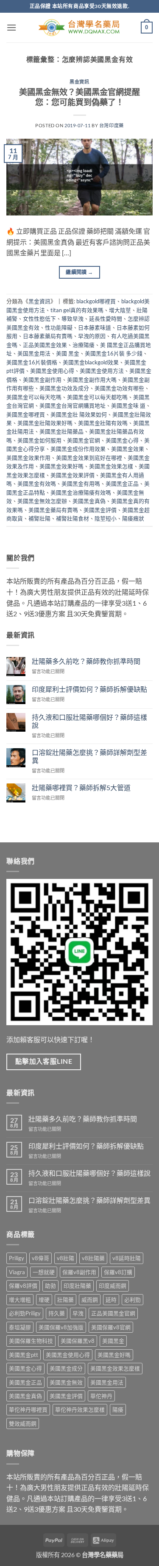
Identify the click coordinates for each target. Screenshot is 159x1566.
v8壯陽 (65, 1258)
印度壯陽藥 (77, 1285)
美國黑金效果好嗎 (61, 466)
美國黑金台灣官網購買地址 (72, 405)
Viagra (17, 1272)
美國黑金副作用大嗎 (92, 379)
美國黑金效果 (127, 448)
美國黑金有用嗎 (80, 483)
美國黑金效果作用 (28, 457)
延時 (111, 1299)
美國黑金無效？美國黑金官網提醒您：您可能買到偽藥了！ (79, 97)
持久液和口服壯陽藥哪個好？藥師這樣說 (89, 721)
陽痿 (117, 1409)
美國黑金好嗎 (114, 1354)
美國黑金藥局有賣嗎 (53, 509)
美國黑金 (113, 1340)
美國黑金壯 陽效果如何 (78, 414)
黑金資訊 (79, 81)
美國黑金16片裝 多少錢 (113, 353)
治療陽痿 (84, 344)
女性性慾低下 (39, 318)
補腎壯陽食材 (72, 518)
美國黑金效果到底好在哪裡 (89, 457)
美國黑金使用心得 (52, 370)
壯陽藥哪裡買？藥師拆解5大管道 (81, 787)
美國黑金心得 (122, 440)
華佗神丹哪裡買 (28, 1409)
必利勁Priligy (25, 1313)
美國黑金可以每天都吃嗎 (97, 397)
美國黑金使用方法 (102, 370)
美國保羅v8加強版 (61, 1327)
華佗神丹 (101, 1396)
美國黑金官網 (83, 440)
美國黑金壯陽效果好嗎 (45, 422)
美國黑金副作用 (42, 379)
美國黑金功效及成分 (64, 388)
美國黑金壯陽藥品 (61, 431)
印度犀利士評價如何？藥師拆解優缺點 (89, 689)
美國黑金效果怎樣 (111, 466)
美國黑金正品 (122, 483)
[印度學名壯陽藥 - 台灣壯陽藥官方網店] (79, 28)
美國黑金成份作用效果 (78, 448)
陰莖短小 (106, 518)
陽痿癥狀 (133, 518)
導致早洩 (72, 318)
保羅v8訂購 (118, 1272)
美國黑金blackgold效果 (91, 362)
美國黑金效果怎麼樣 (115, 1368)
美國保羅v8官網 (111, 1327)
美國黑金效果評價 (72, 475)
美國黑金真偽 (89, 501)
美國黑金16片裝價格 (31, 362)
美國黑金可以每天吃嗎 (33, 397)
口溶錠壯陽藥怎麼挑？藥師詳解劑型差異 (89, 756)
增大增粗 (20, 1299)
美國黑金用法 (106, 1382)
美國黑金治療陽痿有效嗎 (80, 492)
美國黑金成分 (66, 1368)
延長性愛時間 (105, 318)
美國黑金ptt (23, 1354)
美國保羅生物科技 (31, 1340)
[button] (11, 27)
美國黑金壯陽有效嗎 (103, 422)
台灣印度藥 (111, 125)
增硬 (44, 1299)
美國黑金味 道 (128, 405)
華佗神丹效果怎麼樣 (80, 1409)
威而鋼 (89, 1299)
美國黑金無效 (66, 1382)
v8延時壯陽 (126, 1258)
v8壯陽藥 (93, 1258)
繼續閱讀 (79, 272)
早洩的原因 (92, 336)
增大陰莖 (120, 310)
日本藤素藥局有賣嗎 (48, 336)
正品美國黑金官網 (113, 1313)
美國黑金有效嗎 (36, 483)
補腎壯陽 (39, 518)
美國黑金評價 (100, 509)
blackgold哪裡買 (96, 301)
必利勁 (132, 1299)
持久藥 (56, 1313)
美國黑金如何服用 (39, 440)
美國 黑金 (67, 353)
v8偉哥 (40, 1258)
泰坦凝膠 (20, 1327)
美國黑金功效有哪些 (119, 388)
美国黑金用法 (33, 353)
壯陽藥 (65, 1299)
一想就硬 (44, 1272)
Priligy (16, 1258)
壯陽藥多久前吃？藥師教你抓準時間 (86, 661)
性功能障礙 (59, 327)
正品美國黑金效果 (45, 344)
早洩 (78, 1313)
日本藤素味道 (94, 327)
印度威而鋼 (112, 1285)
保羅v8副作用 (79, 1272)
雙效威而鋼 (22, 1423)
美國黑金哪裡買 (25, 414)
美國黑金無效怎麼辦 (42, 501)
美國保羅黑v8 (78, 1340)
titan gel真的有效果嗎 (76, 310)
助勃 (50, 1285)
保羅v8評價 (23, 1285)
